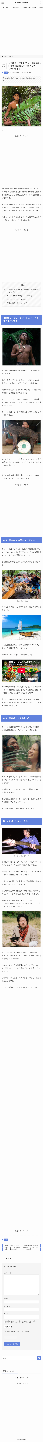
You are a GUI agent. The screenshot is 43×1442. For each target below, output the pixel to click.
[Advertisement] (21, 32)
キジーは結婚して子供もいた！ (19, 299)
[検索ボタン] (40, 2)
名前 (6, 1298)
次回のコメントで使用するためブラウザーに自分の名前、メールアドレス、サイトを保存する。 (22, 1322)
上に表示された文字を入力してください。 (17, 1331)
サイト (6, 1314)
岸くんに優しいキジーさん (17, 303)
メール (7, 1306)
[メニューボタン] (3, 2)
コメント (7, 1273)
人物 (5, 72)
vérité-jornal (21, 3)
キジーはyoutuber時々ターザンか (19, 296)
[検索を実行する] (39, 1358)
